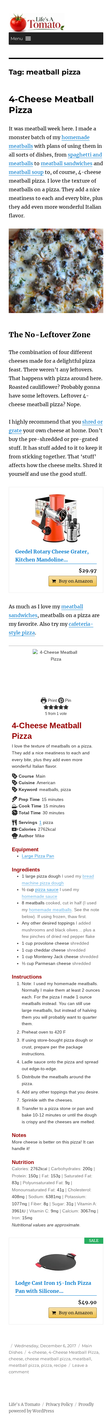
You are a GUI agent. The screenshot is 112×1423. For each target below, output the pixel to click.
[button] (17, 38)
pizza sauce (46, 889)
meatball (81, 1358)
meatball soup (26, 172)
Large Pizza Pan (38, 855)
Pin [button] (67, 700)
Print (52, 700)
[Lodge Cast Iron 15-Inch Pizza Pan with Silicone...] (56, 1262)
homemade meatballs (50, 909)
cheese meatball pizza (48, 1358)
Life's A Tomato (24, 1404)
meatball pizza (24, 1365)
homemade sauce (39, 896)
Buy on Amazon (76, 581)
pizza (46, 1365)
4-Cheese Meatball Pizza (74, 1352)
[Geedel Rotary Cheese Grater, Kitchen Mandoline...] (56, 518)
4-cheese (37, 1352)
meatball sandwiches (66, 163)
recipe (60, 1365)
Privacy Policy (59, 1404)
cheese (16, 1358)
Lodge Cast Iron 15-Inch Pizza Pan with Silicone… (53, 1287)
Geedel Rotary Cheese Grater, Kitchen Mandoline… (52, 555)
